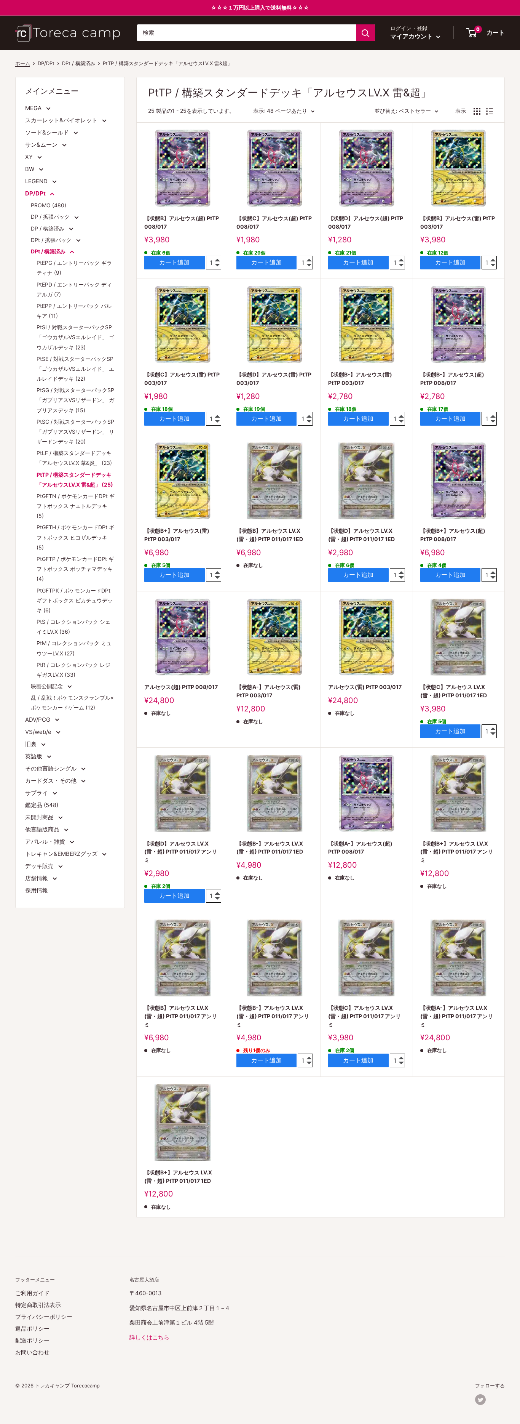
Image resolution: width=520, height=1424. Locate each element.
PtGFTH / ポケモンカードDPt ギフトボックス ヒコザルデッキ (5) (75, 537)
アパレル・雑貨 (46, 841)
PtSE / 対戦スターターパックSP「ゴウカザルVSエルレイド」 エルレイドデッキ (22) (75, 369)
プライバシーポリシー (43, 1316)
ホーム (22, 63)
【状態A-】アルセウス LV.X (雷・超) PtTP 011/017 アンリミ (456, 1015)
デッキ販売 (40, 866)
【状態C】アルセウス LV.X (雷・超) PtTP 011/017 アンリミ (364, 1015)
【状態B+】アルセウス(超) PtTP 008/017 (452, 534)
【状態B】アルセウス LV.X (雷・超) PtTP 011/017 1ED (269, 534)
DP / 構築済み (48, 228)
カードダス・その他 (51, 780)
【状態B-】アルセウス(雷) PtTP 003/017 (360, 378)
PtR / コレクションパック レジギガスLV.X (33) (73, 670)
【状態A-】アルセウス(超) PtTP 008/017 (360, 847)
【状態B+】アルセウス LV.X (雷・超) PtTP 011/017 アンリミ (456, 851)
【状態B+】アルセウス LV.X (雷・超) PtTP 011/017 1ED (178, 1176)
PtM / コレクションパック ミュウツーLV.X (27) (74, 648)
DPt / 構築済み (49, 251)
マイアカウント (412, 36)
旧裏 (31, 744)
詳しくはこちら (149, 1337)
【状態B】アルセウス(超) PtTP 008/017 (181, 222)
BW (30, 169)
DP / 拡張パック (51, 216)
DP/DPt (36, 193)
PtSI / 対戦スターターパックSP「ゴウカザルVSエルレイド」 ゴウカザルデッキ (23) (75, 337)
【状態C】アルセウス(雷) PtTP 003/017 (182, 378)
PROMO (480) (48, 205)
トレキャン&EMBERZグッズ (62, 853)
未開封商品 (40, 817)
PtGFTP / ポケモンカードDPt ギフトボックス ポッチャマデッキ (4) (75, 569)
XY (29, 156)
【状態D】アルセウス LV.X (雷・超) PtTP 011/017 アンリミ (180, 851)
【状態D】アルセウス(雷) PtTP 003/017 (273, 378)
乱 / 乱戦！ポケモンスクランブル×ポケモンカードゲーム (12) (72, 702)
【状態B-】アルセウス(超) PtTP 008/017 (452, 378)
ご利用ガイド (32, 1293)
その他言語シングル (51, 768)
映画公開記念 (47, 686)
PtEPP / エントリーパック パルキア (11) (74, 311)
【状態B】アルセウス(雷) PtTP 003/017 (457, 222)
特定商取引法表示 (38, 1305)
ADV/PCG (38, 719)
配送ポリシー (32, 1340)
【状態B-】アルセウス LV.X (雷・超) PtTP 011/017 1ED (269, 847)
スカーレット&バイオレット (62, 120)
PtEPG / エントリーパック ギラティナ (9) (74, 267)
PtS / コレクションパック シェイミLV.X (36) (73, 626)
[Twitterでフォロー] (480, 1399)
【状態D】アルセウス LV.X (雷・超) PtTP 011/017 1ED (361, 534)
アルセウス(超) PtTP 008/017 (181, 687)
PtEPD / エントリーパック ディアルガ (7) (74, 289)
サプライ (37, 792)
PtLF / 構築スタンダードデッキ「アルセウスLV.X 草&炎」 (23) (74, 458)
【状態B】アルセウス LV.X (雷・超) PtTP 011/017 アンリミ (180, 1015)
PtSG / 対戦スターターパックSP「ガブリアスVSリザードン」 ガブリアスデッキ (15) (75, 400)
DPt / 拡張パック (52, 240)
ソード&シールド (47, 132)
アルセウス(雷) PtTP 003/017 (365, 687)
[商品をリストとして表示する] (489, 111)
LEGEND (37, 181)
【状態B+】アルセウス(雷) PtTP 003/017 (176, 534)
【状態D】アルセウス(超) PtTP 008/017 (365, 222)
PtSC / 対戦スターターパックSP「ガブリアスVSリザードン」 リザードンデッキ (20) (75, 431)
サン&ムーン (42, 144)
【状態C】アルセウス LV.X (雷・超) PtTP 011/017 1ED (453, 691)
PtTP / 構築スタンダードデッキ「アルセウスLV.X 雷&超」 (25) (75, 479)
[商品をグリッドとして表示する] (477, 111)
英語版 (34, 756)
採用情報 (36, 890)
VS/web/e (39, 731)
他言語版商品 (43, 829)
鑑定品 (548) (41, 805)
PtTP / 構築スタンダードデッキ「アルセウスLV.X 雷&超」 (167, 63)
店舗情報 (37, 878)
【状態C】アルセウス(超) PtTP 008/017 (274, 222)
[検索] (365, 32)
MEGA (34, 108)
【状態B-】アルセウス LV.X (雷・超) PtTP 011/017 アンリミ (272, 1015)
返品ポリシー (32, 1328)
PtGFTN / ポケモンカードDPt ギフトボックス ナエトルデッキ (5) (76, 506)
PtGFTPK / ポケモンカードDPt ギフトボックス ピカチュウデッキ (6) (75, 600)
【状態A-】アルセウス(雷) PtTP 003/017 (268, 691)
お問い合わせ (32, 1352)
